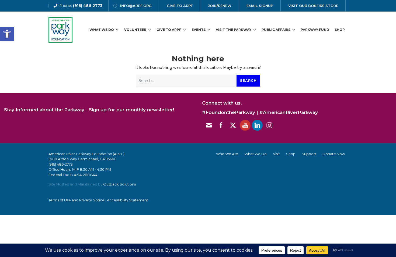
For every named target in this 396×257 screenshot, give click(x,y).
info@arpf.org (136, 5)
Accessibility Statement (127, 200)
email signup (259, 5)
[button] (7, 34)
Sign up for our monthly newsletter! (131, 109)
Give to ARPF (169, 30)
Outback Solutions (119, 184)
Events (199, 30)
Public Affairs (276, 30)
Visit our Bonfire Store (313, 5)
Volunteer (135, 30)
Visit (276, 154)
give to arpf (180, 5)
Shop (340, 30)
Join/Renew (219, 5)
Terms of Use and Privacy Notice (76, 200)
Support (309, 154)
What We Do (101, 30)
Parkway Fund (315, 30)
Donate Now (333, 154)
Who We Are (227, 154)
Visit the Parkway (233, 30)
